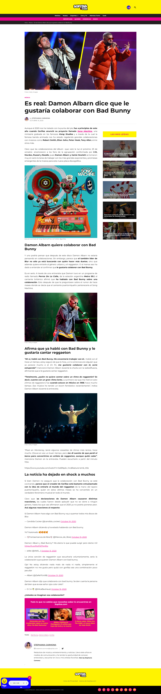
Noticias (57, 15)
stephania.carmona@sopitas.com (47, 648)
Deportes (73, 15)
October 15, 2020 (79, 537)
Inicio (26, 22)
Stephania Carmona (41, 118)
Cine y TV (84, 15)
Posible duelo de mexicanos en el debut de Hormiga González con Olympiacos (119, 195)
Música (31, 22)
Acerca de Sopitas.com (87, 681)
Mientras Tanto (95, 15)
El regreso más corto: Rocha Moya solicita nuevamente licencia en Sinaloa (118, 154)
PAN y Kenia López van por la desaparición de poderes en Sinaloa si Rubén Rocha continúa (118, 235)
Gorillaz (51, 635)
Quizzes (77, 19)
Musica (65, 15)
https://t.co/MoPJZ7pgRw (36, 546)
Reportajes (67, 19)
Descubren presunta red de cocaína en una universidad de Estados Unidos (119, 215)
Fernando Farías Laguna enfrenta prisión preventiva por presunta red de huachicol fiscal (118, 173)
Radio (95, 19)
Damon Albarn (44, 635)
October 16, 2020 (68, 521)
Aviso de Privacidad (70, 681)
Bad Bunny (34, 635)
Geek (104, 15)
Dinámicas (87, 19)
